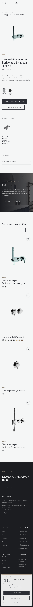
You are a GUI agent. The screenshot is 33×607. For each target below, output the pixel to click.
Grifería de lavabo (23, 531)
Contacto (4, 564)
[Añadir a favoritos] (28, 239)
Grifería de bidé (23, 535)
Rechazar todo (16, 598)
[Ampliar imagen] (16, 33)
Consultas (9, 488)
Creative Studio (6, 567)
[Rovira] (16, 3)
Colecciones (5, 12)
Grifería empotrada (24, 545)
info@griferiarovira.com (8, 513)
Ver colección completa (14, 230)
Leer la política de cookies (18, 602)
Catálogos (5, 538)
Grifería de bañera (23, 541)
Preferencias (6, 602)
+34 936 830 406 (6, 510)
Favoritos (4, 545)
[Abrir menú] (30, 3)
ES (27, 3)
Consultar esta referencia (15, 101)
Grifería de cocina (23, 548)
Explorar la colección (13, 201)
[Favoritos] (5, 3)
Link (12, 12)
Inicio (3, 531)
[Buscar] (2, 3)
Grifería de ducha (23, 538)
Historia (4, 560)
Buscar (4, 541)
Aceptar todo (16, 592)
